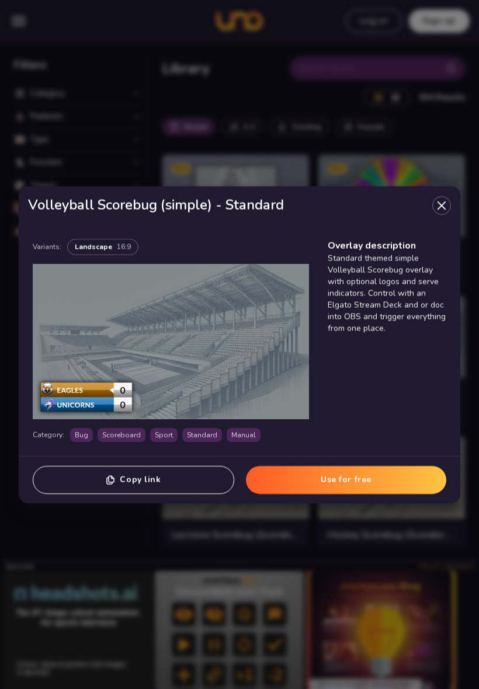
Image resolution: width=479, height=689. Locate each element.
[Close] (441, 205)
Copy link (140, 479)
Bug (81, 434)
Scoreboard (121, 434)
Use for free (346, 479)
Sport (164, 434)
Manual (243, 434)
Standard (202, 434)
